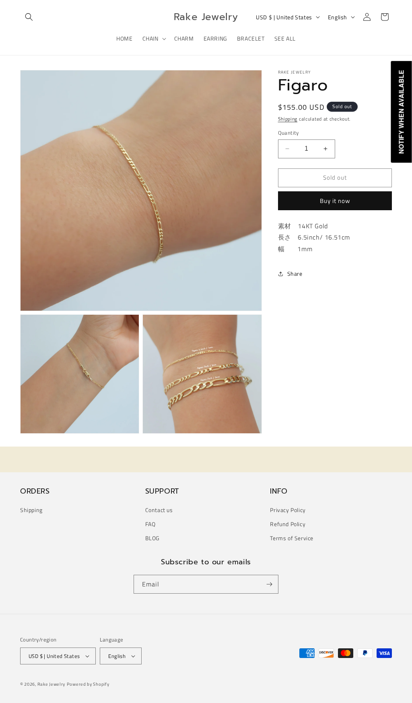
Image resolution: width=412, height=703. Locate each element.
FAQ (150, 524)
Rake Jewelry (51, 684)
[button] (29, 17)
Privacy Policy (287, 510)
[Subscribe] (269, 584)
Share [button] (295, 273)
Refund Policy (287, 524)
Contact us (159, 510)
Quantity (288, 133)
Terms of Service (291, 538)
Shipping (288, 119)
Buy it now (335, 200)
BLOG (152, 538)
